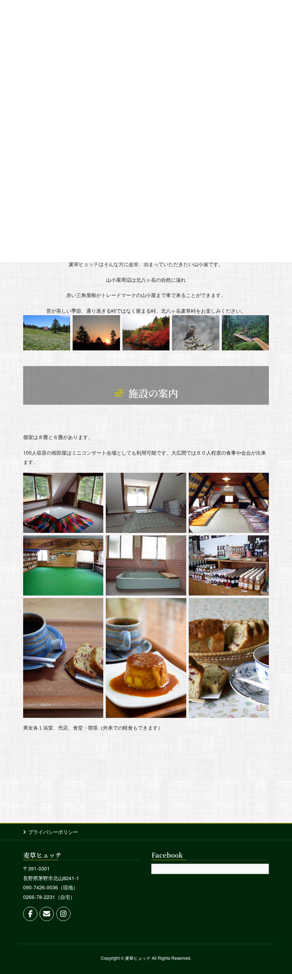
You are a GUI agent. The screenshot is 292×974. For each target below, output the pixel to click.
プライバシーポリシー (53, 831)
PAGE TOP (278, 938)
